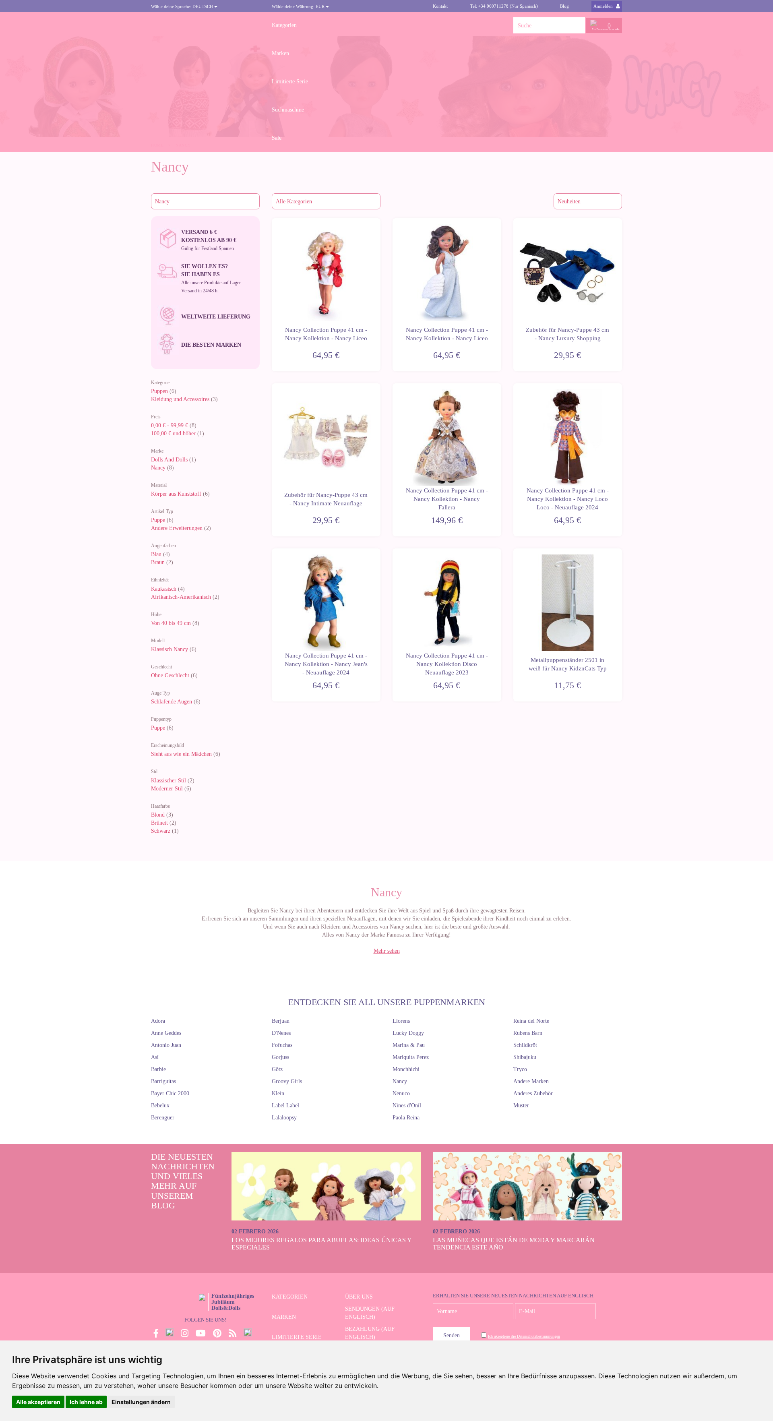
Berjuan (280, 1021)
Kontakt (440, 6)
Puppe (158, 520)
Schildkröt (525, 1045)
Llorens (401, 1021)
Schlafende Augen (171, 702)
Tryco (520, 1069)
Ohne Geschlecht (170, 675)
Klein (278, 1093)
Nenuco (401, 1093)
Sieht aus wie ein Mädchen (181, 754)
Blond (158, 815)
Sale (276, 138)
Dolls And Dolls (169, 460)
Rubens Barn (527, 1033)
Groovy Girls (287, 1081)
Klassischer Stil (168, 781)
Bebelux (160, 1105)
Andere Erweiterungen (177, 528)
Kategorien (284, 25)
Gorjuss (280, 1057)
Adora (158, 1021)
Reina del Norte (531, 1021)
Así (155, 1057)
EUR (299, 6)
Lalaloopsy (284, 1118)
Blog (564, 6)
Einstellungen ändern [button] (141, 1401)
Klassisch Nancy (169, 649)
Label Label (285, 1105)
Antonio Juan (166, 1045)
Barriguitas (163, 1081)
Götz (277, 1069)
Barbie (158, 1069)
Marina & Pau (409, 1045)
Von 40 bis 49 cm (171, 623)
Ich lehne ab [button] (86, 1401)
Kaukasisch (163, 589)
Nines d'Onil (407, 1105)
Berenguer (162, 1118)
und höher (174, 433)
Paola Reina (406, 1118)
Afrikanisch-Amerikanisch (181, 597)
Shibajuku (524, 1057)
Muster (521, 1105)
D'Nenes (281, 1033)
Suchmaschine (288, 110)
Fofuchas (282, 1045)
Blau (156, 554)
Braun (158, 562)
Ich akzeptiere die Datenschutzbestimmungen (524, 1336)
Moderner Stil (167, 789)
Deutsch (182, 6)
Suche (577, 25)
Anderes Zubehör (533, 1093)
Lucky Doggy (408, 1033)
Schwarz (160, 831)
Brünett (159, 823)
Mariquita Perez (411, 1057)
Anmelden (603, 6)
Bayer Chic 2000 (170, 1093)
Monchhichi (406, 1069)
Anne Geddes (166, 1033)
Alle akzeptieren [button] (38, 1401)
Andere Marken (531, 1081)
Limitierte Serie (290, 82)
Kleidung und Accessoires (180, 399)
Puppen (159, 391)
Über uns (359, 1297)
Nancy (158, 468)
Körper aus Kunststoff (176, 494)
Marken (280, 53)
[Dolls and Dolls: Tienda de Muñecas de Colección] (205, 25)
